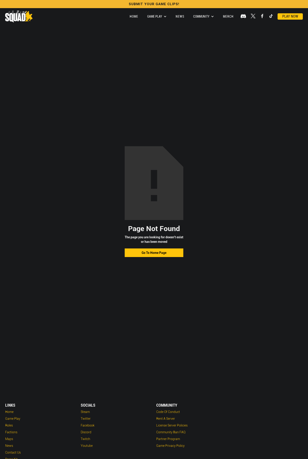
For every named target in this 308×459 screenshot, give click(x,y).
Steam (85, 412)
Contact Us (13, 452)
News (180, 16)
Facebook (87, 425)
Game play (12, 418)
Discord (86, 432)
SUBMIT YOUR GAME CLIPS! (154, 4)
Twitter (86, 418)
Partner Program (168, 439)
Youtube (87, 445)
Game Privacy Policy (170, 445)
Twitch (85, 439)
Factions (11, 432)
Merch (228, 16)
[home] (19, 16)
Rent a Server (165, 418)
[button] (157, 16)
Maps (9, 439)
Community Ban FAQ (171, 432)
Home (134, 16)
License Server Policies (172, 425)
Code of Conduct (168, 412)
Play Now (290, 16)
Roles (9, 425)
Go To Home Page (154, 253)
